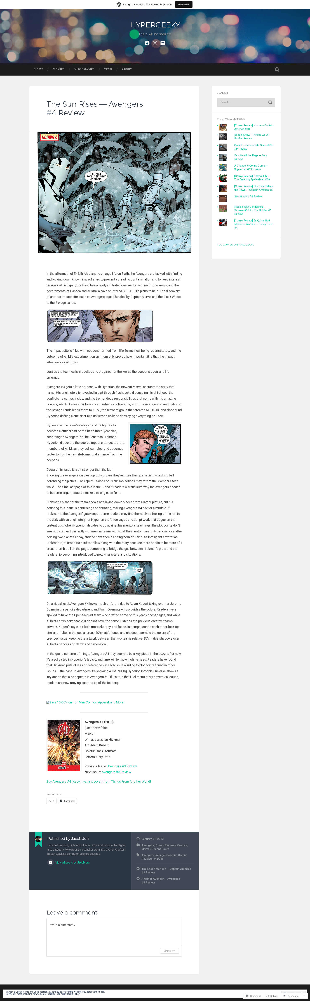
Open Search (277, 69)
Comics (182, 845)
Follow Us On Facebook (235, 244)
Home (38, 69)
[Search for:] (246, 102)
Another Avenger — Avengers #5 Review (161, 880)
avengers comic (166, 855)
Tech (108, 69)
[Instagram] (155, 42)
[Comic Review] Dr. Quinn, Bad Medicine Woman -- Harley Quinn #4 (253, 224)
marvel (158, 858)
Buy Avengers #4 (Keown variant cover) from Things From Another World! (98, 781)
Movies (59, 69)
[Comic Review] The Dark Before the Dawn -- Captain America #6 (253, 188)
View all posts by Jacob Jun (72, 862)
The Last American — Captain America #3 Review (166, 870)
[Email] (163, 42)
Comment (169, 950)
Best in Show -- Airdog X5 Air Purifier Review (251, 136)
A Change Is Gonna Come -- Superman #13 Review (251, 167)
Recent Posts (160, 849)
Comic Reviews (166, 845)
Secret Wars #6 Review (248, 196)
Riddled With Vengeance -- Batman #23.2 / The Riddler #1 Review (252, 210)
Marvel (146, 849)
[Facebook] (147, 42)
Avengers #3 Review (122, 766)
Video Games (84, 69)
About (127, 69)
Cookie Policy (73, 994)
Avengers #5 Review (116, 772)
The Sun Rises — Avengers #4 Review (94, 108)
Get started (184, 4)
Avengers (148, 845)
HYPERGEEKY (155, 24)
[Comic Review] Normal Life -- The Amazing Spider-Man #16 (252, 177)
